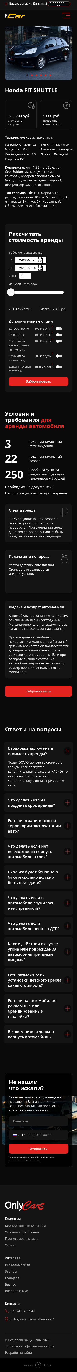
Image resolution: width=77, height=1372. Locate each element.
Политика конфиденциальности (29, 1346)
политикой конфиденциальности (25, 1159)
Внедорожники (16, 1291)
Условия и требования (22, 1232)
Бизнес (10, 1284)
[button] (38, 381)
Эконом (11, 1271)
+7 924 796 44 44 (22, 1311)
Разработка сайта (18, 1352)
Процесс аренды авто (21, 1238)
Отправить (38, 1149)
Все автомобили (17, 1265)
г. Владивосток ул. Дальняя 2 (27, 3)
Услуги (10, 1245)
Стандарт (12, 1278)
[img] (15, 16)
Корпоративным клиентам (25, 1226)
